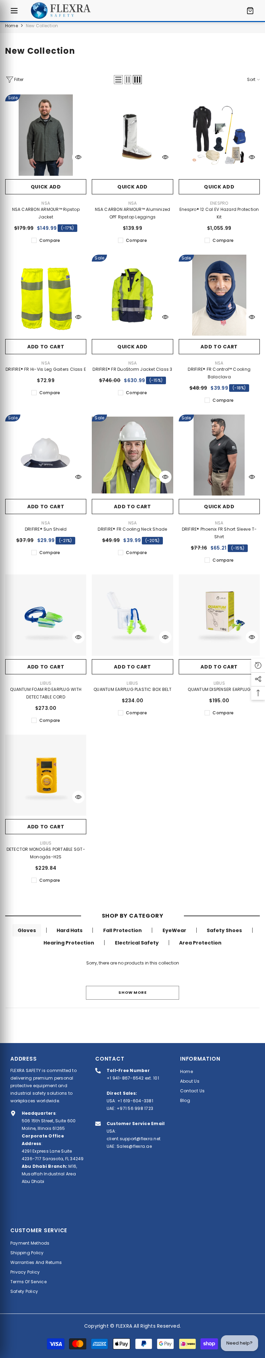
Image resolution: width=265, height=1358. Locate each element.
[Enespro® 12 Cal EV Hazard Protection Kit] (219, 134)
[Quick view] (78, 157)
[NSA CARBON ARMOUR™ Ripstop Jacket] (45, 134)
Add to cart (46, 346)
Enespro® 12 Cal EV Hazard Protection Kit (219, 213)
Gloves (27, 930)
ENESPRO (219, 203)
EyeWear (174, 930)
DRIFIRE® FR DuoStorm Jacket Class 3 (132, 369)
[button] (118, 79)
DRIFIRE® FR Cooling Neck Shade (132, 529)
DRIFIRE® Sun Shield (46, 529)
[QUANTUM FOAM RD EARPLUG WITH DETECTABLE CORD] (45, 614)
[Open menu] (14, 10)
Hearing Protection (68, 942)
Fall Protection (122, 930)
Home (11, 26)
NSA (45, 203)
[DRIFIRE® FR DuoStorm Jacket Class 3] (132, 295)
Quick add (46, 186)
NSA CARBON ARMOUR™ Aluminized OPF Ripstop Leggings (132, 213)
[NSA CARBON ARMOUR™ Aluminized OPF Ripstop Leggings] (132, 134)
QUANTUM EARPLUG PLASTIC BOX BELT (132, 689)
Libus (45, 683)
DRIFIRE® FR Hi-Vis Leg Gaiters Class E (46, 369)
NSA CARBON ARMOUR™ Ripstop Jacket (46, 213)
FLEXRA (124, 1326)
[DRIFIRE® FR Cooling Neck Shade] (132, 455)
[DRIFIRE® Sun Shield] (45, 455)
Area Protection (200, 942)
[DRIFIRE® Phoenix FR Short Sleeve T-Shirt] (219, 455)
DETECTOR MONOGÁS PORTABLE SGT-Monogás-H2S (46, 853)
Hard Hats (69, 930)
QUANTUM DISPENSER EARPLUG (219, 689)
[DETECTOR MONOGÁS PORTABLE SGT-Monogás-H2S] (45, 775)
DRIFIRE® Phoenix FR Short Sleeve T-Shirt (219, 533)
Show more (132, 992)
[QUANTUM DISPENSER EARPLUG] (219, 614)
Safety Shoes (224, 930)
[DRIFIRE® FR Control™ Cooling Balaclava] (219, 295)
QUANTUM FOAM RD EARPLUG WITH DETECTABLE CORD (45, 693)
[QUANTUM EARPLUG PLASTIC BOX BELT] (132, 614)
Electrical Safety (137, 942)
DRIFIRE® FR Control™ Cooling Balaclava (219, 373)
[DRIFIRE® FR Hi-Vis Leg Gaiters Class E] (45, 295)
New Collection (42, 26)
